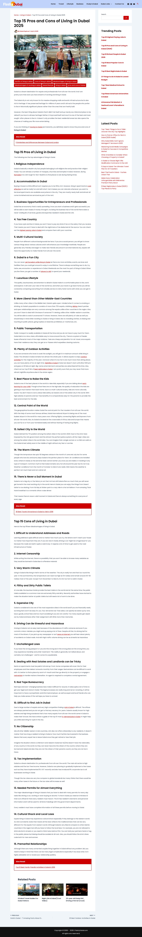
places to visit (46, 271)
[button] (138, 4)
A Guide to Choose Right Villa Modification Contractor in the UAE (114, 162)
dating (74, 306)
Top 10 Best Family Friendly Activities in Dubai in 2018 (35, 867)
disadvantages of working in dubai (28, 85)
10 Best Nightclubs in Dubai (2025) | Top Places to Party (114, 187)
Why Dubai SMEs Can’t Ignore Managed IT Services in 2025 (112, 142)
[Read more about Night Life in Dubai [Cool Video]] (53, 889)
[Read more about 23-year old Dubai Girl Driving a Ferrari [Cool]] (77, 889)
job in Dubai (69, 707)
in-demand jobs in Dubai (71, 717)
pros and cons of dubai (76, 85)
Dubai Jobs (105, 4)
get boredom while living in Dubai (37, 262)
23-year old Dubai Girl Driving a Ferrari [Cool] (75, 899)
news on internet (63, 634)
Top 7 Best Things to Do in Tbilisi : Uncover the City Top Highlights (113, 130)
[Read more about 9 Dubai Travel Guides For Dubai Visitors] (29, 889)
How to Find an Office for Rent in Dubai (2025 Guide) (113, 136)
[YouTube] (134, 4)
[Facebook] (128, 4)
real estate (18, 675)
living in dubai (61, 85)
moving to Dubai (36, 127)
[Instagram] (131, 4)
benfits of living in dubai (24, 81)
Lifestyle (70, 4)
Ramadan (17, 175)
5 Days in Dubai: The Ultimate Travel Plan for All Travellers (115, 167)
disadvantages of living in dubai (65, 81)
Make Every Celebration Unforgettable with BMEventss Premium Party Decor (112, 180)
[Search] (126, 18)
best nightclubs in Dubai (43, 369)
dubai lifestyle (48, 85)
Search (103, 14)
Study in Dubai (92, 4)
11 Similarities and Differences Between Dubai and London (37, 142)
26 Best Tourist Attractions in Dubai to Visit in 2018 (34, 512)
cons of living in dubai (43, 81)
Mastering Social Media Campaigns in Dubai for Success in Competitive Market (114, 149)
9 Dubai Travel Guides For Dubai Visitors (28, 899)
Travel (61, 4)
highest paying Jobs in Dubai (30, 230)
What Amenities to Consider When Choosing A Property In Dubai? (114, 156)
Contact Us (119, 4)
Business (80, 4)
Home (53, 4)
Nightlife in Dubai (51, 363)
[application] (111, 4)
